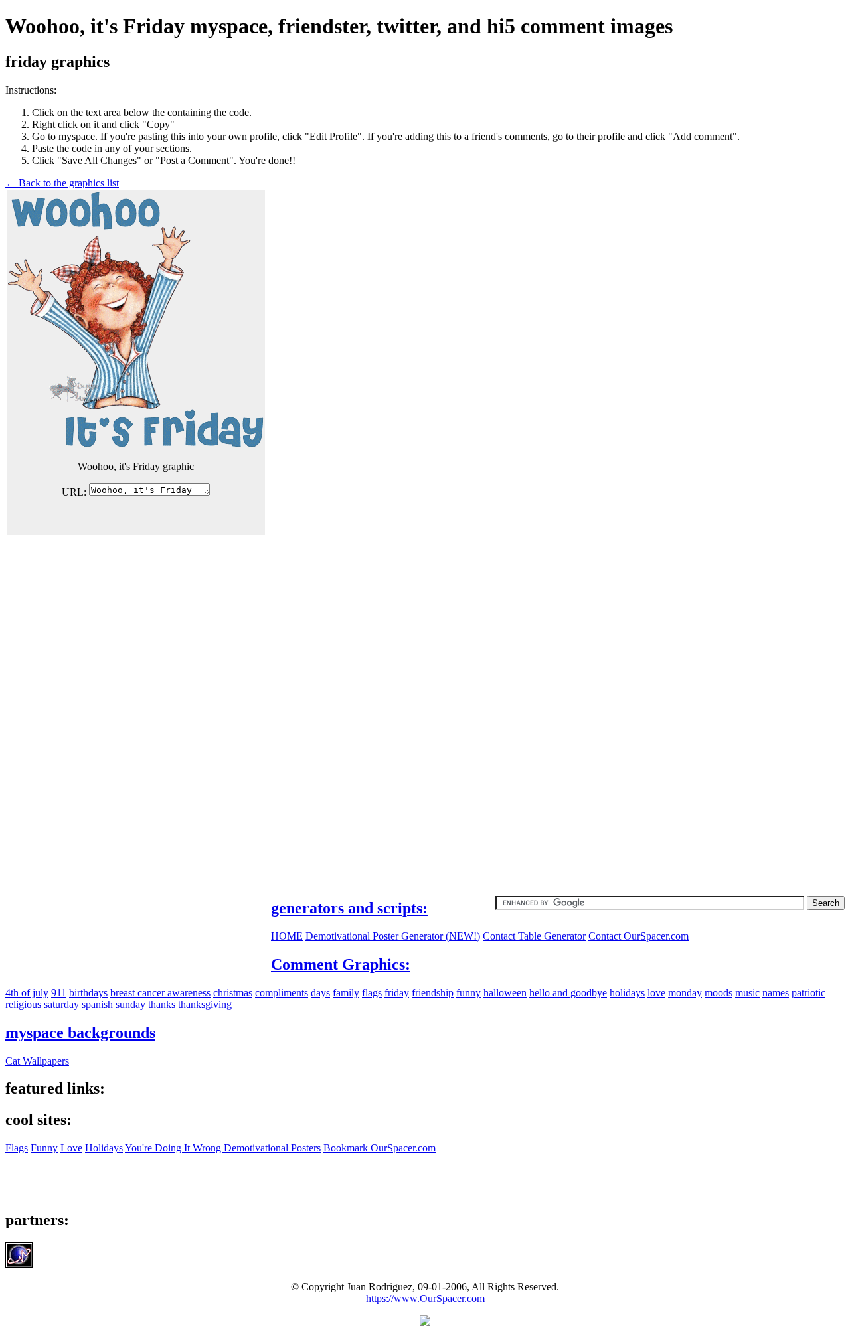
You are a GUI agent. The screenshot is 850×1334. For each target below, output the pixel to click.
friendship (433, 992)
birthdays (88, 992)
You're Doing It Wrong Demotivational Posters (223, 1147)
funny (468, 992)
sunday (130, 1004)
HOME (287, 936)
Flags (16, 1147)
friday (396, 992)
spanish (97, 1004)
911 (58, 992)
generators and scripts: (349, 908)
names (775, 992)
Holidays (104, 1147)
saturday (61, 1004)
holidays (627, 992)
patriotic (808, 992)
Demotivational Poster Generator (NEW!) (392, 936)
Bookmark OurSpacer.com (379, 1147)
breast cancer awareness (160, 992)
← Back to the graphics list (62, 182)
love (656, 992)
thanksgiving (205, 1004)
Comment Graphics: (340, 964)
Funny (44, 1147)
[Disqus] (425, 702)
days (320, 992)
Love (71, 1147)
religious (23, 1004)
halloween (505, 992)
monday (685, 992)
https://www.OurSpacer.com (425, 1298)
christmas (232, 992)
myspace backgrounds (80, 1032)
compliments (281, 992)
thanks (161, 1004)
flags (372, 992)
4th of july (26, 992)
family (346, 992)
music (747, 992)
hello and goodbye (568, 992)
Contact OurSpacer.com (638, 936)
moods (718, 992)
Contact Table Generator (534, 936)
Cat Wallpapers (37, 1061)
